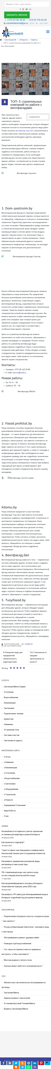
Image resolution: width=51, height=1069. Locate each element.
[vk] (30, 9)
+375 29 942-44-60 (16, 20)
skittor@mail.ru (19, 373)
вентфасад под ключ (24, 131)
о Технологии (10, 794)
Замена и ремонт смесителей (17, 998)
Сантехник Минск (11, 993)
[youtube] (27, 9)
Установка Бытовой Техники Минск (19, 1003)
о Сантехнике (10, 784)
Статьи (7, 757)
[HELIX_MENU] (47, 32)
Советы (34, 40)
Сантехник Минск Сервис (15, 687)
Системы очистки (11, 735)
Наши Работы (10, 811)
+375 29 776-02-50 (38, 20)
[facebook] (20, 9)
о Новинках (9, 762)
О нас (6, 816)
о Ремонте (23, 40)
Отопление (9, 692)
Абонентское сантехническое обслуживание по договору (24, 984)
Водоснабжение (11, 697)
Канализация (10, 703)
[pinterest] (23, 9)
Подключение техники (13, 714)
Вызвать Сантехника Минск (16, 1009)
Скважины (8, 724)
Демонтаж (8, 719)
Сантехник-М (10, 40)
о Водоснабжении (12, 778)
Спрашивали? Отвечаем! (15, 805)
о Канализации (10, 768)
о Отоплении (9, 773)
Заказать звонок (17, 15)
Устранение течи (11, 730)
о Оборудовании (11, 789)
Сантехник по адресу (13, 740)
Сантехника (9, 708)
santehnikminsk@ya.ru (17, 23)
